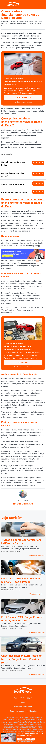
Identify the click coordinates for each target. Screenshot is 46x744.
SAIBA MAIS (38, 163)
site (37, 261)
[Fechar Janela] (43, 734)
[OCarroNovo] (11, 4)
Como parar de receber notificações (23, 711)
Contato (23, 702)
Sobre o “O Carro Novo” (23, 698)
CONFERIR (23, 363)
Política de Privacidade (23, 707)
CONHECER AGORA (23, 98)
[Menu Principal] (42, 4)
